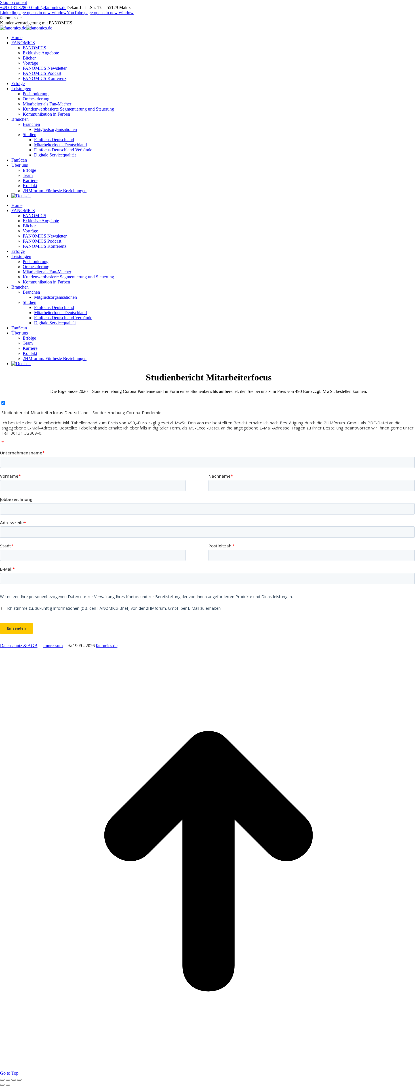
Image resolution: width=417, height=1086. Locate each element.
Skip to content (13, 2)
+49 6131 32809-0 (16, 7)
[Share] (8, 1080)
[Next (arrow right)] (8, 1085)
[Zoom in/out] (19, 1080)
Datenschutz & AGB (18, 645)
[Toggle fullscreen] (13, 1080)
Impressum (53, 645)
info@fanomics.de (49, 7)
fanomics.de (106, 645)
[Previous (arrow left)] (2, 1085)
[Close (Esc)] (2, 1080)
